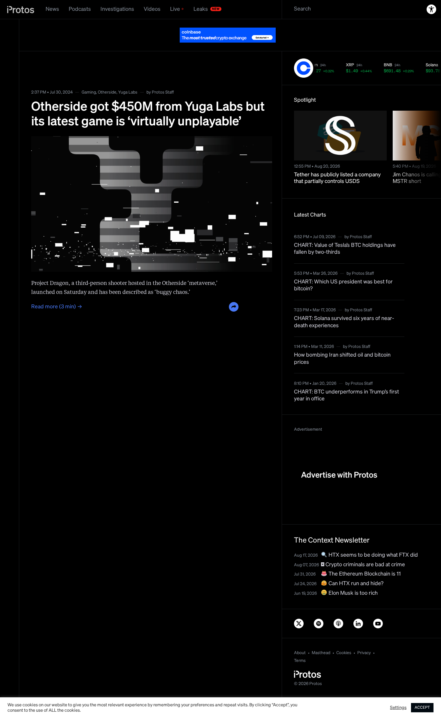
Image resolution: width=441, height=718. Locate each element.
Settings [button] (398, 708)
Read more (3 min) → (56, 307)
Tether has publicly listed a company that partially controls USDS (337, 178)
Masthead (321, 653)
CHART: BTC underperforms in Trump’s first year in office (346, 395)
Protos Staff (163, 92)
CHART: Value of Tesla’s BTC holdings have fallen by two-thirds (345, 249)
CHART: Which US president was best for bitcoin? (343, 285)
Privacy (364, 653)
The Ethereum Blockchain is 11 (364, 574)
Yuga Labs (127, 92)
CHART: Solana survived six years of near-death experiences (344, 322)
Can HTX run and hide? (355, 583)
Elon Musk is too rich (352, 593)
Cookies (343, 653)
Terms (300, 661)
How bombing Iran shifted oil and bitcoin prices (342, 358)
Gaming (89, 92)
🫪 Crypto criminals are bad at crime (363, 564)
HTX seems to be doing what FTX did (372, 555)
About (300, 653)
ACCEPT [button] (422, 708)
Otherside (107, 92)
